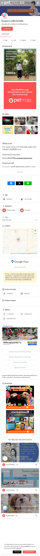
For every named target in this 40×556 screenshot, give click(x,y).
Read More (20, 172)
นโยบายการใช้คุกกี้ (25, 546)
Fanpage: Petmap (20, 368)
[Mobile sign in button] (38, 2)
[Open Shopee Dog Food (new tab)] (20, 421)
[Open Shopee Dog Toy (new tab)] (20, 397)
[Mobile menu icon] (2, 3)
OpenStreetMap (22, 253)
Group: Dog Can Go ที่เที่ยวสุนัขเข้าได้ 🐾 (20, 352)
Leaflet (14, 253)
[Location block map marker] (18, 240)
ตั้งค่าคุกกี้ (18, 548)
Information (5, 34)
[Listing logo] (4, 16)
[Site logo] (14, 3)
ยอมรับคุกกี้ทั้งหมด (29, 552)
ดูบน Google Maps (20, 267)
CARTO (35, 253)
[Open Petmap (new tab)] (20, 95)
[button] (20, 241)
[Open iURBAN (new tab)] (20, 65)
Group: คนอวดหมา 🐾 (20, 362)
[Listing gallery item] (7, 121)
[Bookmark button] (36, 464)
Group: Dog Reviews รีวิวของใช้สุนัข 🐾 (21, 357)
